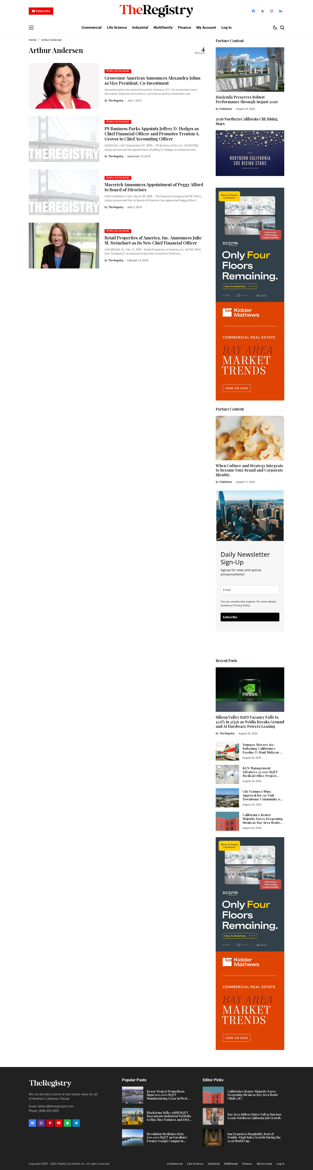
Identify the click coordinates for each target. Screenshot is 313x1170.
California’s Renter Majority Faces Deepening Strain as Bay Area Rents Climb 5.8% (263, 820)
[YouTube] (58, 1123)
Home (32, 39)
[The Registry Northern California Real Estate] (156, 11)
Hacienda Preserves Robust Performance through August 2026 (247, 99)
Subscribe (230, 617)
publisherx (226, 108)
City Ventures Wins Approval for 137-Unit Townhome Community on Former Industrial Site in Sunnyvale (262, 799)
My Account (264, 1163)
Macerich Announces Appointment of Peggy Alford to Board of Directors (154, 187)
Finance (247, 1163)
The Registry (115, 100)
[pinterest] (50, 1123)
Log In (280, 1163)
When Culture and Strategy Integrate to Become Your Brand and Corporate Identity (249, 470)
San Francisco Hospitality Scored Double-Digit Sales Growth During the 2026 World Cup (254, 1137)
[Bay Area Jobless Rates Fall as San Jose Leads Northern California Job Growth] (213, 1116)
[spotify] (67, 1123)
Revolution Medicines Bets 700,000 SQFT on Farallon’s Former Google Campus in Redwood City (167, 1139)
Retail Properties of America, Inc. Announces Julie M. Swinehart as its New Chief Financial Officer (153, 240)
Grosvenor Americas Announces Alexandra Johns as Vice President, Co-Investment (152, 80)
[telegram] (76, 1123)
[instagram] (271, 11)
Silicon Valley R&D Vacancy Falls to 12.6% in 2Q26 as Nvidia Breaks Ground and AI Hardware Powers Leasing (250, 722)
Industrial (214, 1163)
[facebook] (253, 11)
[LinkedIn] (280, 11)
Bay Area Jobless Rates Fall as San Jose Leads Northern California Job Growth (254, 1116)
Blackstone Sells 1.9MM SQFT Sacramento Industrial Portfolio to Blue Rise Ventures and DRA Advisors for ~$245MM (169, 1118)
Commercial (174, 1163)
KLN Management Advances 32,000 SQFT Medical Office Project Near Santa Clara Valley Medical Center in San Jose (263, 775)
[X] (262, 11)
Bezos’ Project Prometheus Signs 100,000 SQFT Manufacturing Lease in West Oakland (167, 1096)
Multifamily (231, 1163)
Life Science (195, 1163)
